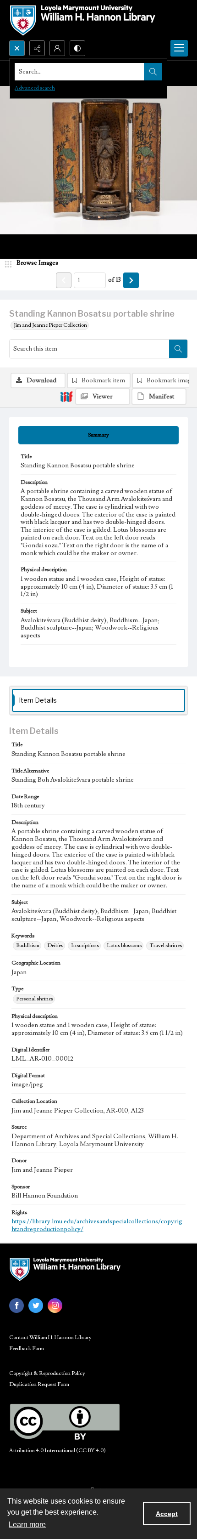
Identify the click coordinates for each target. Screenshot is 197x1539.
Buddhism (27, 945)
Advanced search (35, 88)
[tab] (98, 435)
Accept (167, 1513)
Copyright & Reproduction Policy (47, 1373)
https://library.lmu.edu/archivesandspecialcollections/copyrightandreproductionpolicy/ (96, 1225)
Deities (55, 945)
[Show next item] (131, 280)
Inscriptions (85, 945)
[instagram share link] (55, 1305)
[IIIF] (66, 396)
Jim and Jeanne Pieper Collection (50, 325)
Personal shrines (34, 998)
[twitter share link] (35, 1305)
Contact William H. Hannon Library (50, 1337)
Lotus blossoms (124, 945)
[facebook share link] (16, 1305)
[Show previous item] (63, 280)
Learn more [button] (27, 1524)
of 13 (114, 280)
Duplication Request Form (39, 1384)
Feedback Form (26, 1348)
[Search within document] (178, 349)
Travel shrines (165, 945)
